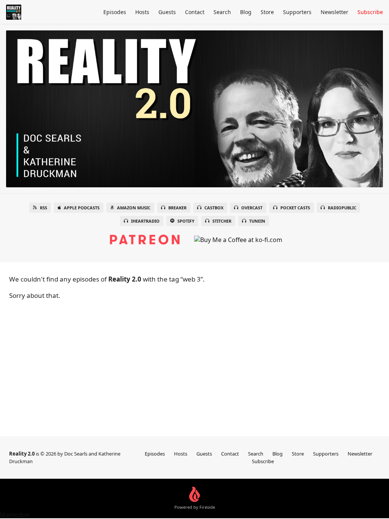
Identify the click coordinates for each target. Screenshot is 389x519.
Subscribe (370, 12)
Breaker (177, 207)
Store (267, 12)
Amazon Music (133, 207)
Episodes (114, 12)
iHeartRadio (145, 221)
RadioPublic (342, 207)
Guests (167, 12)
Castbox (213, 207)
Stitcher (221, 221)
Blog (245, 12)
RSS (43, 207)
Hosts (142, 12)
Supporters (297, 12)
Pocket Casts (295, 207)
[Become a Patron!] (145, 236)
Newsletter (334, 12)
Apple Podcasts (82, 207)
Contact (194, 12)
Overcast (251, 207)
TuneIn (257, 221)
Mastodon (15, 515)
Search (222, 12)
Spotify (185, 221)
